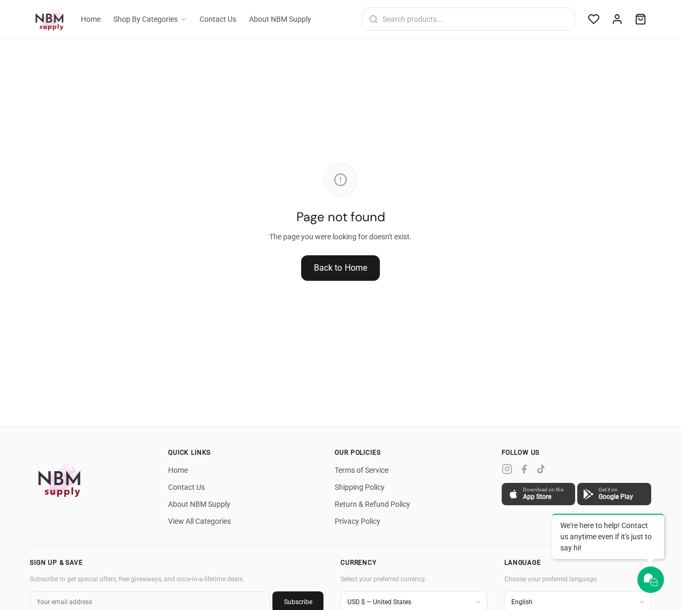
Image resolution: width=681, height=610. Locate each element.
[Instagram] (507, 469)
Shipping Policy (360, 487)
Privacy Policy (357, 521)
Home (91, 19)
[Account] (617, 19)
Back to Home (341, 268)
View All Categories (199, 521)
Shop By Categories (145, 19)
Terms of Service (361, 470)
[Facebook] (524, 469)
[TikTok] (541, 469)
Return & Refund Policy (372, 504)
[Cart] (640, 19)
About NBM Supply (280, 19)
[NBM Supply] (62, 480)
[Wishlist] (593, 19)
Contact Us (218, 19)
